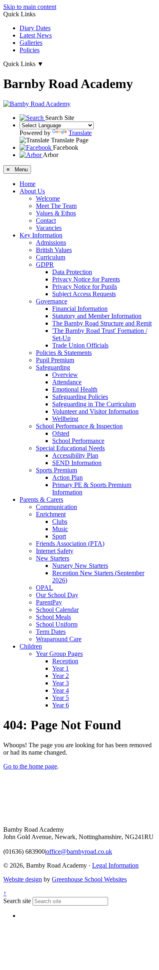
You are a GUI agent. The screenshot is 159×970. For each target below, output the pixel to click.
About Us (32, 191)
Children (31, 646)
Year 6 (60, 705)
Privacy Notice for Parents (86, 279)
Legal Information (115, 865)
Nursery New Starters (80, 565)
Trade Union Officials (80, 345)
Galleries (31, 42)
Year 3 (60, 683)
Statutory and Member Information (96, 315)
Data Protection (72, 271)
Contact (46, 220)
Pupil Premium (55, 360)
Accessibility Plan (75, 455)
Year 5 (60, 697)
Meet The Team (56, 205)
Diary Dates (35, 27)
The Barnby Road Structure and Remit (102, 323)
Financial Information (80, 308)
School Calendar (57, 609)
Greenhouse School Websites (89, 879)
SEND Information (77, 462)
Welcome (48, 198)
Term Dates (51, 631)
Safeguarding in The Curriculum (94, 404)
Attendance (67, 382)
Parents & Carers (41, 499)
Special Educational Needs (70, 448)
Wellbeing (65, 418)
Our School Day (57, 594)
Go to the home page (30, 766)
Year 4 (60, 690)
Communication (56, 506)
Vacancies (49, 227)
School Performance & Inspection (79, 426)
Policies (30, 50)
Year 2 (60, 675)
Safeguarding (53, 367)
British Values (54, 249)
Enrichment (51, 514)
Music (60, 528)
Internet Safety (54, 550)
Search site (17, 900)
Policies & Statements (64, 352)
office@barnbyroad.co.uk (79, 851)
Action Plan (67, 477)
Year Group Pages (59, 653)
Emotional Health (74, 389)
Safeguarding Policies (80, 396)
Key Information (41, 235)
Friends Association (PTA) (70, 543)
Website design (22, 879)
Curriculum (50, 257)
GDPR (45, 264)
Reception (65, 661)
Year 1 (60, 668)
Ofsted (60, 433)
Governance (51, 301)
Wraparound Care (59, 639)
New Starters (52, 558)
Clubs (59, 521)
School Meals (53, 616)
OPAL (44, 587)
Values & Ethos (56, 213)
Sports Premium (56, 470)
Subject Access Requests (84, 293)
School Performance (78, 440)
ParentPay (49, 602)
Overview (65, 374)
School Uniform (56, 624)
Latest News (36, 35)
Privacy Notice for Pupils (84, 286)
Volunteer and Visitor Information (95, 411)
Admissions (51, 242)
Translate (80, 132)
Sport (59, 536)
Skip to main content (29, 6)
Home (27, 183)
